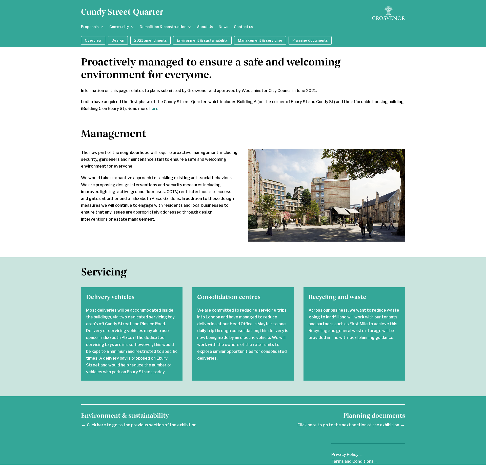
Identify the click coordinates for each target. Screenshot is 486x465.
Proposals (90, 27)
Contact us (243, 27)
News (223, 27)
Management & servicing (260, 40)
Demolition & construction (163, 27)
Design (118, 40)
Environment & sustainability (202, 40)
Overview (93, 40)
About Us (205, 27)
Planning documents (310, 40)
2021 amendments (150, 40)
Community (119, 27)
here (153, 108)
